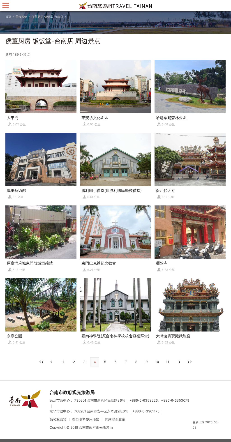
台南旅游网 (115, 5)
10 (157, 362)
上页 (179, 361)
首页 (8, 16)
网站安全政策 (115, 419)
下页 (51, 361)
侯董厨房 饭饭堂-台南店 (47, 16)
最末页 (189, 361)
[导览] (5, 5)
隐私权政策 (58, 419)
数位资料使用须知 (85, 419)
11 (167, 362)
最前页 (41, 361)
